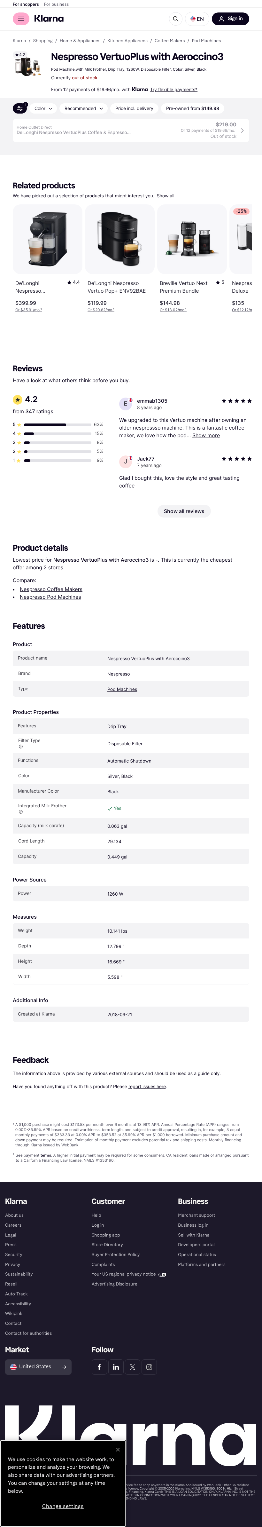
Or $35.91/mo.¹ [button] (28, 309)
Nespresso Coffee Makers (51, 589)
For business (56, 4)
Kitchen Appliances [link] (127, 41)
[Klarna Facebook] (99, 1367)
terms (46, 1155)
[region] (63, 1483)
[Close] (118, 1450)
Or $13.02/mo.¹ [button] (173, 309)
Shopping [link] (43, 41)
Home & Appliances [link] (80, 41)
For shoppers (26, 4)
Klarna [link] (19, 41)
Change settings (63, 1506)
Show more (206, 435)
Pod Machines (122, 689)
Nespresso (118, 674)
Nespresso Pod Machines (50, 597)
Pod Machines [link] (206, 41)
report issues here (147, 1086)
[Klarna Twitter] (132, 1367)
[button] (197, 19)
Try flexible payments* (173, 89)
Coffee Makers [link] (170, 41)
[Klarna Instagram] (149, 1367)
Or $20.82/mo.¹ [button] (101, 309)
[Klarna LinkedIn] (116, 1367)
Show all (165, 196)
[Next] (240, 258)
